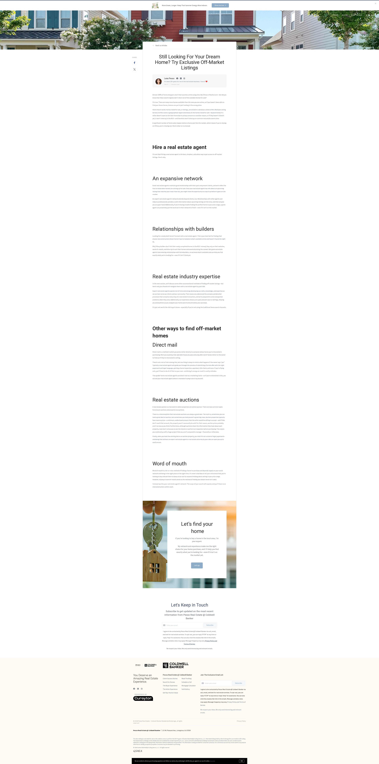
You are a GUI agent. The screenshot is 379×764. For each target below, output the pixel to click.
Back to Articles (161, 45)
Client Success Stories (170, 678)
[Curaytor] (143, 700)
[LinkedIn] (138, 689)
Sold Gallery (186, 689)
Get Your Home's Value (170, 693)
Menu (373, 15)
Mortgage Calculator (189, 686)
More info (212, 761)
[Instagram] (142, 689)
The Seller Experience (170, 689)
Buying (335, 15)
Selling (345, 15)
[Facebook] (134, 689)
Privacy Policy (241, 721)
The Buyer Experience (170, 686)
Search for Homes (169, 682)
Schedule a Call (187, 682)
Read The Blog (356, 15)
